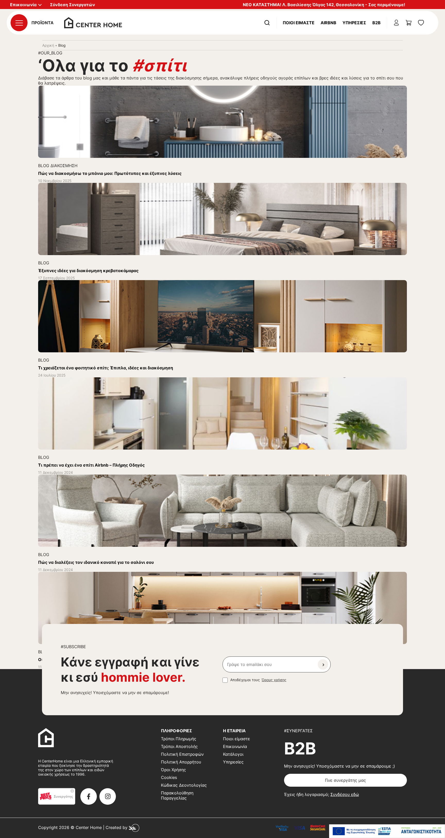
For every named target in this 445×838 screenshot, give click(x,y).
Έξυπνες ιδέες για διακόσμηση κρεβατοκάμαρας (88, 270)
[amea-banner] (387, 831)
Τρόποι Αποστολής (179, 746)
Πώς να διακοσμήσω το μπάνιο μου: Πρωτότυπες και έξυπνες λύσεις (110, 173)
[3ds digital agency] (134, 827)
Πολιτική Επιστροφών (182, 754)
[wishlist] (421, 23)
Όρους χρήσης (274, 680)
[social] (88, 796)
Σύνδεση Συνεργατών (72, 4)
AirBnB (328, 22)
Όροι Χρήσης (173, 769)
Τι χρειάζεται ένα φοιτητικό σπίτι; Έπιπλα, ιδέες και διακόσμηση (105, 367)
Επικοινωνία (235, 746)
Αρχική (48, 45)
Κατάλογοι (233, 754)
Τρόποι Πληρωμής (178, 738)
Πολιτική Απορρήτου (181, 761)
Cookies (169, 777)
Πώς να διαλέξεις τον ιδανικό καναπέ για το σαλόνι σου (96, 562)
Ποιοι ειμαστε (298, 22)
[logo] (93, 22)
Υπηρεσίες (354, 22)
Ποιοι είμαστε (236, 738)
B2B (376, 22)
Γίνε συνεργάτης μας (345, 780)
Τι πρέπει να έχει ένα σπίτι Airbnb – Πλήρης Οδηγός (91, 465)
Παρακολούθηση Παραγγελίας (177, 795)
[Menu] (19, 22)
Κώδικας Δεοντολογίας (184, 785)
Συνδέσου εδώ (344, 794)
